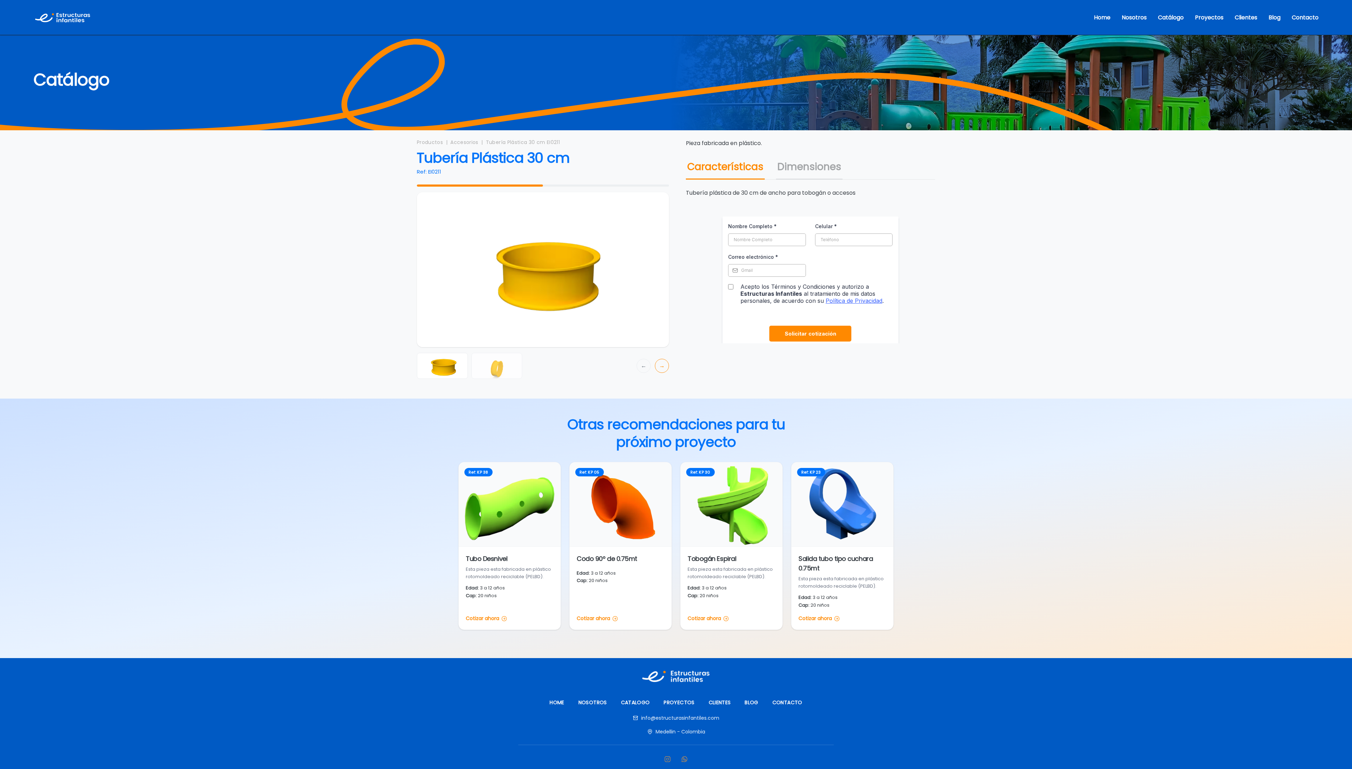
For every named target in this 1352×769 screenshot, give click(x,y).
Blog (1275, 17)
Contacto (1305, 17)
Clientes (1246, 17)
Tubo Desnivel (486, 558)
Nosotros (1134, 17)
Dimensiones (809, 167)
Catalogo (635, 702)
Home (1102, 17)
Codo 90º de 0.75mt (607, 558)
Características (725, 167)
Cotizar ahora (482, 618)
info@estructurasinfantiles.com (680, 717)
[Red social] (667, 759)
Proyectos (1209, 17)
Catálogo (1171, 17)
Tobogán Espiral (712, 558)
